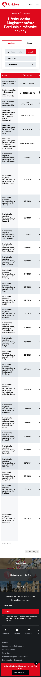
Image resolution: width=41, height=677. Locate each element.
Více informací (19, 672)
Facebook (5, 633)
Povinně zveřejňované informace (15, 656)
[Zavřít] (36, 663)
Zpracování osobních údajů (13, 646)
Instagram (29, 633)
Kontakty (20, 586)
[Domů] (10, 4)
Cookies (5, 642)
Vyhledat (31, 52)
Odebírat (7, 611)
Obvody (30, 43)
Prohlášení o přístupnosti (12, 660)
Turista (14, 13)
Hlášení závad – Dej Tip (20, 575)
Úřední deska (24, 13)
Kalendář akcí (20, 563)
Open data (6, 653)
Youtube (17, 633)
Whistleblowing (8, 649)
